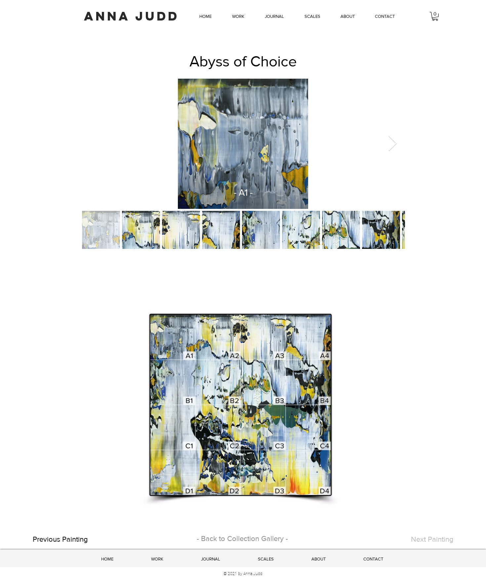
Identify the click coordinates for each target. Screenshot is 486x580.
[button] (238, 16)
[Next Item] (392, 143)
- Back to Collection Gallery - (242, 538)
